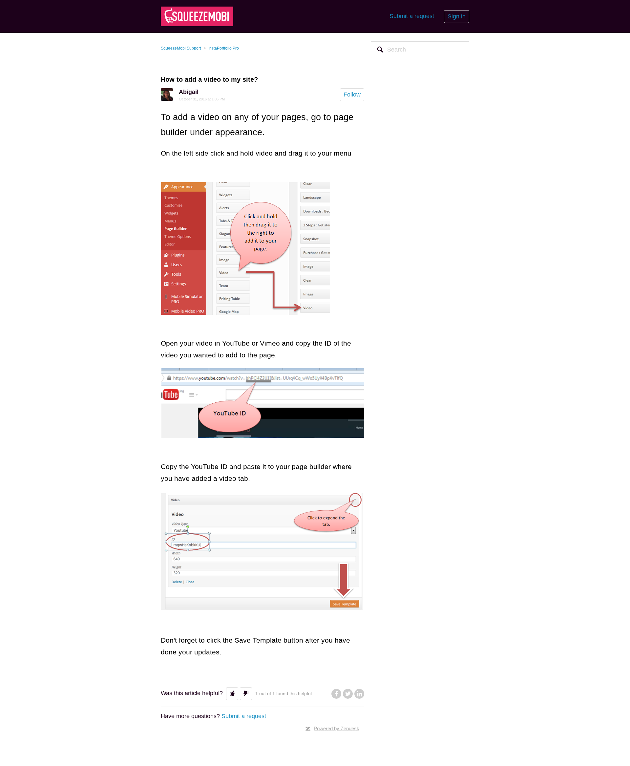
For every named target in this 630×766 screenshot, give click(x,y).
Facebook (336, 694)
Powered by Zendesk (336, 728)
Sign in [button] (457, 16)
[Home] (197, 16)
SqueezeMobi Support (181, 48)
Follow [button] (352, 94)
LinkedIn (359, 694)
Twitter (348, 694)
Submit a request (411, 16)
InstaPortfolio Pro (223, 48)
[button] (232, 693)
